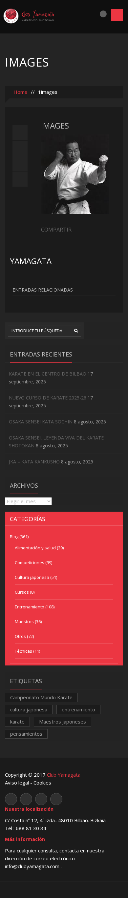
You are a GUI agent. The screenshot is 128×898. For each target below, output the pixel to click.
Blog (14, 537)
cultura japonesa (28, 709)
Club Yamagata (63, 774)
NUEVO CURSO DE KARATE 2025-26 (47, 398)
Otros (20, 636)
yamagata (31, 260)
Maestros (24, 621)
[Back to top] (64, 889)
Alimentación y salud (35, 548)
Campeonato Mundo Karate (41, 697)
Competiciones (29, 562)
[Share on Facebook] (120, 229)
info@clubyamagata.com (33, 866)
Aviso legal (17, 782)
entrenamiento (78, 709)
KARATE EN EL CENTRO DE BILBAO (47, 374)
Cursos (22, 592)
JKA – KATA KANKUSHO (34, 462)
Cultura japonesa (32, 577)
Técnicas (23, 651)
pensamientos (26, 733)
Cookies (42, 782)
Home (20, 92)
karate (17, 721)
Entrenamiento (29, 607)
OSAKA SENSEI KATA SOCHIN (41, 421)
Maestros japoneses (62, 721)
